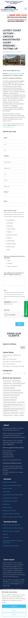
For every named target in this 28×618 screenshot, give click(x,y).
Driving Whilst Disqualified (10, 498)
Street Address (7, 162)
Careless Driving (10, 240)
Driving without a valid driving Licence (11, 395)
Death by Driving (7, 488)
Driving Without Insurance (10, 501)
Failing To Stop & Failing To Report (13, 517)
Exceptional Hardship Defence (9, 399)
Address (7, 156)
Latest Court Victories (7, 415)
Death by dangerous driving (19, 383)
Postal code (6, 186)
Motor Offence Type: (11, 210)
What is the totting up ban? (10, 359)
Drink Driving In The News (15, 385)
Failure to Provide (11, 229)
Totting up (6, 537)
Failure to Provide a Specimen (11, 531)
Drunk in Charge (13, 397)
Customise (14, 610)
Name (6, 138)
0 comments (18, 52)
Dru (4, 507)
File (5, 290)
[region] (14, 603)
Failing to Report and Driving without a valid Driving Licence (12, 405)
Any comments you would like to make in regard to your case (14, 273)
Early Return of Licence (9, 510)
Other (8, 249)
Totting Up (11, 52)
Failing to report (21, 402)
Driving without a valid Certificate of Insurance (13, 392)
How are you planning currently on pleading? (14, 257)
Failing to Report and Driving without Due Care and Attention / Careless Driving (13, 409)
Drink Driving (10, 223)
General (21, 412)
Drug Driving (10, 226)
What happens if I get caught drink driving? (13, 366)
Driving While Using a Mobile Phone (13, 494)
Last (5, 150)
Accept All (14, 606)
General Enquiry (10, 220)
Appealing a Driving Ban (9, 482)
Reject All (14, 614)
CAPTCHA (6, 310)
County (5, 180)
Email (6, 201)
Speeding (5, 52)
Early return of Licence (12, 235)
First (5, 144)
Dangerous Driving (11, 243)
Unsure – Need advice (12, 266)
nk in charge (8, 507)
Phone (6, 192)
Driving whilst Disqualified (8, 388)
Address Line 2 (7, 168)
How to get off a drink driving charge (12, 361)
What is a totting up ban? (9, 364)
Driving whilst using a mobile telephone (11, 390)
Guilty (8, 260)
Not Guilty (9, 263)
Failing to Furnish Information (9, 402)
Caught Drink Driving (16, 380)
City (5, 174)
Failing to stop (6, 412)
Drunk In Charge (10, 246)
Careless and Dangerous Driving (12, 485)
